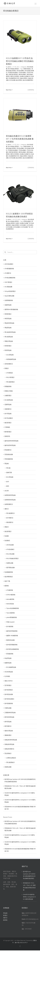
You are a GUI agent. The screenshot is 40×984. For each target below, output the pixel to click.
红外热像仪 (23, 225)
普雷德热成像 (8, 454)
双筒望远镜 (7, 350)
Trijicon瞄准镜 (10, 613)
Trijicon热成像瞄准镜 (12, 608)
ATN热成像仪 (10, 549)
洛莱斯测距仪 (8, 504)
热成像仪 (7, 540)
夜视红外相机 (8, 391)
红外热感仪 (30, 225)
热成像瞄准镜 (8, 572)
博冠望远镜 (7, 328)
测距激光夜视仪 (13, 74)
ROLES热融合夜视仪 (13, 68)
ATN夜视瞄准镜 (9, 268)
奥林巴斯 (9, 472)
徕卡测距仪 (9, 518)
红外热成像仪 (17, 227)
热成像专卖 (27, 76)
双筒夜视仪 (7, 346)
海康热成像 (9, 563)
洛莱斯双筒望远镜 (10, 500)
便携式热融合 (27, 68)
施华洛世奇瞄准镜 (11, 631)
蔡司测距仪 (7, 726)
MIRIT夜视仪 (8, 282)
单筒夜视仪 (7, 314)
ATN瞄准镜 (9, 590)
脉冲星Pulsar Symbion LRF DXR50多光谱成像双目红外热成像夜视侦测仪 (29, 875)
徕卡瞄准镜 (9, 626)
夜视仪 (6, 368)
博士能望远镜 (8, 337)
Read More (9, 90)
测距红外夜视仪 (14, 76)
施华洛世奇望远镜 (10, 445)
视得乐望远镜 (8, 731)
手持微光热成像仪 (13, 72)
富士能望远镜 (8, 400)
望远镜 (6, 463)
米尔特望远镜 (8, 672)
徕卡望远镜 (7, 413)
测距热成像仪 (22, 74)
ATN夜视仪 (9, 373)
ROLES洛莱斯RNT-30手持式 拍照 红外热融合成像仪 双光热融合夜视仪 (20, 61)
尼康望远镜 (7, 404)
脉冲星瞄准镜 (8, 703)
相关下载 (7, 581)
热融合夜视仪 (24, 78)
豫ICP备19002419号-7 (21, 942)
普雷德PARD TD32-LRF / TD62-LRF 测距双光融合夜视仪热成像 (29, 886)
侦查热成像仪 (27, 221)
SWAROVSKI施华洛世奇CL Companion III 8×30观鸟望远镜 (29, 897)
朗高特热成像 (10, 640)
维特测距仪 (9, 522)
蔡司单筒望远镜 (9, 717)
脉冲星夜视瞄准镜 (11, 645)
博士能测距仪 (10, 513)
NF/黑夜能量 (8, 287)
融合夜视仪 (19, 80)
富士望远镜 (9, 477)
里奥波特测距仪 (9, 749)
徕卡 (7, 481)
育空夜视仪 (7, 685)
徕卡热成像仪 (8, 418)
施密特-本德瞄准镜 (12, 635)
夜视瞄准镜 (7, 386)
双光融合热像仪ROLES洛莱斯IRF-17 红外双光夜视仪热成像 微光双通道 (19, 139)
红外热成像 (12, 80)
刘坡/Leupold (10, 622)
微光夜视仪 (7, 423)
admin (9, 67)
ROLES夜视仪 (10, 377)
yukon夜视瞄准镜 (11, 617)
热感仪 (17, 223)
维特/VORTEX (8, 681)
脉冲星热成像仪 (9, 699)
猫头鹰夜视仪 (8, 577)
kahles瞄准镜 (10, 599)
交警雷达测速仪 (11, 758)
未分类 (6, 491)
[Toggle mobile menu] (36, 4)
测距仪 (6, 509)
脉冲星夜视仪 (8, 690)
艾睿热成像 (7, 708)
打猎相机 (7, 427)
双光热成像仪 (20, 70)
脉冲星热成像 (8, 694)
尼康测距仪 (7, 409)
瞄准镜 (6, 586)
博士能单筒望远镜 (10, 332)
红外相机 (7, 676)
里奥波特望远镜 (9, 744)
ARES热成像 (10, 545)
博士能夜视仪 (10, 382)
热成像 (22, 76)
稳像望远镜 (7, 663)
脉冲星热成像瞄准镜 (12, 649)
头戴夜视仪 (7, 395)
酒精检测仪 (7, 735)
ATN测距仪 (7, 273)
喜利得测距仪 (8, 364)
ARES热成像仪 (8, 264)
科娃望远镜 (7, 658)
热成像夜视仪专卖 (14, 78)
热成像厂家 (27, 223)
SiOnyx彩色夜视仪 (10, 291)
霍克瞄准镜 (9, 654)
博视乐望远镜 (8, 341)
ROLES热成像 (10, 554)
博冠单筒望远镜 (9, 323)
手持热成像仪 (22, 72)
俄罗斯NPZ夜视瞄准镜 (11, 309)
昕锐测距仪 (7, 450)
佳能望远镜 (7, 305)
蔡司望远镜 (7, 722)
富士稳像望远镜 (11, 667)
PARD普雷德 (10, 604)
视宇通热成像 (10, 567)
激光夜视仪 (7, 531)
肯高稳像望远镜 (11, 359)
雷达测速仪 (7, 753)
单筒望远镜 (7, 318)
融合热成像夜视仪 (28, 80)
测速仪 (6, 527)
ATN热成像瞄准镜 (9, 278)
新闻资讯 (7, 436)
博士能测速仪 (10, 762)
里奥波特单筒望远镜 (10, 740)
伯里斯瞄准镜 (8, 300)
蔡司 (7, 486)
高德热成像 (7, 767)
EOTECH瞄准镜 (10, 595)
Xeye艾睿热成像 (9, 296)
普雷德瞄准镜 (8, 459)
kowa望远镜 (10, 355)
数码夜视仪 (7, 432)
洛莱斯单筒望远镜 (10, 495)
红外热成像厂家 (25, 227)
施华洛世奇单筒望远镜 (11, 441)
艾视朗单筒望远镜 (10, 712)
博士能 (8, 468)
